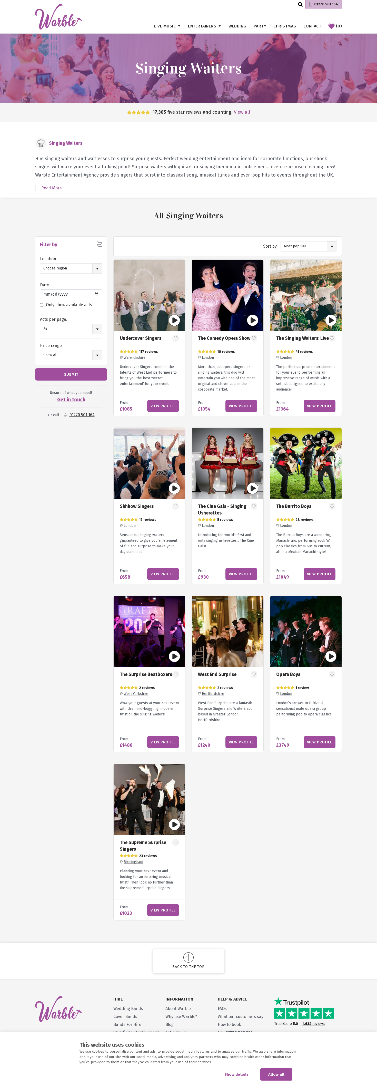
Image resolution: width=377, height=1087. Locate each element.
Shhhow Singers (137, 506)
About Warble (178, 1008)
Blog (169, 1024)
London (208, 357)
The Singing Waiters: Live (302, 338)
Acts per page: (53, 319)
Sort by (270, 246)
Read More (51, 188)
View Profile (163, 406)
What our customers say (240, 1016)
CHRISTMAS (284, 26)
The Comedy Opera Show (224, 338)
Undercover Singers (140, 338)
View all (242, 112)
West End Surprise (217, 674)
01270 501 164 (326, 4)
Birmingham (133, 862)
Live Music (165, 26)
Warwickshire (134, 357)
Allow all (276, 1074)
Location (48, 258)
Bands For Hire (127, 1024)
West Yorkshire (136, 694)
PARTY (260, 26)
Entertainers (202, 26)
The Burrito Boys (293, 506)
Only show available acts (69, 304)
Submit (71, 374)
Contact (312, 26)
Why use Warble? (181, 1016)
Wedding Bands (128, 1008)
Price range (51, 345)
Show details (236, 1074)
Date (44, 285)
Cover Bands (125, 1016)
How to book (229, 1024)
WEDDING (237, 26)
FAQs (222, 1008)
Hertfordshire (213, 694)
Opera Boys (288, 674)
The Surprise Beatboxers (146, 674)
